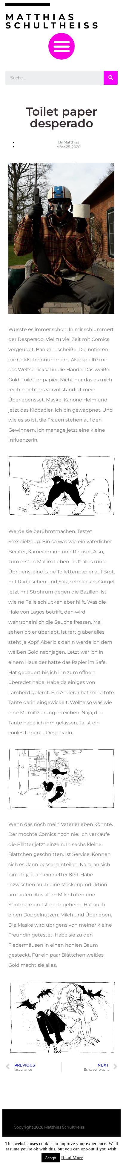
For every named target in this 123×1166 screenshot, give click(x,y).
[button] (61, 46)
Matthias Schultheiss (53, 21)
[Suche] (111, 78)
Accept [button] (50, 1158)
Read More (72, 1157)
